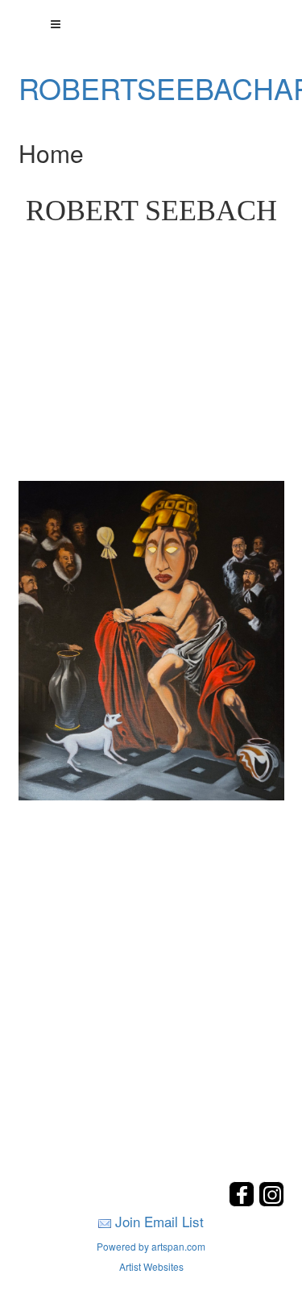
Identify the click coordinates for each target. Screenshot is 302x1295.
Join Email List (159, 1221)
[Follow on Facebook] (244, 1202)
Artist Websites (151, 1266)
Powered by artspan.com (151, 1246)
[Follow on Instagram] (271, 1202)
